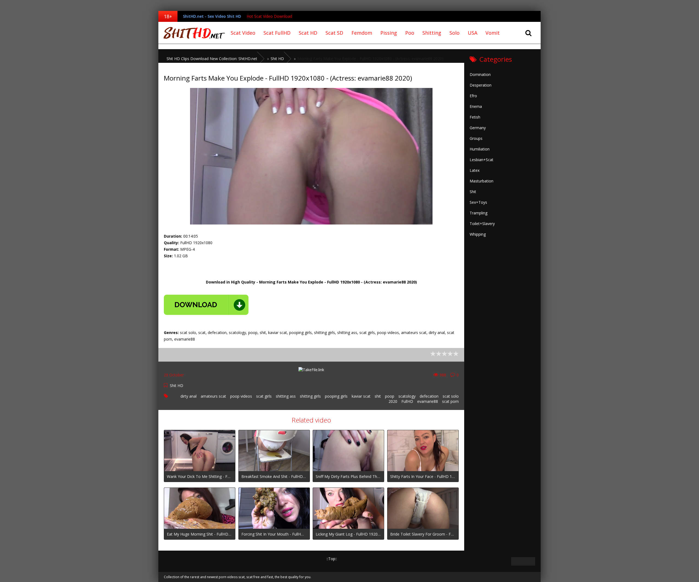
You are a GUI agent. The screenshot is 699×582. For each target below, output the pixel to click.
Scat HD (308, 32)
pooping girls (336, 396)
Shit (473, 191)
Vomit (492, 32)
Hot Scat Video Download (269, 16)
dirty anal (188, 396)
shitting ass (286, 396)
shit (378, 396)
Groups (476, 138)
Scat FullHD (277, 32)
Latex (474, 170)
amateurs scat (213, 396)
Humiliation (480, 149)
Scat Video (243, 32)
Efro (473, 95)
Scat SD (334, 32)
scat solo (451, 396)
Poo (409, 32)
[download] (206, 305)
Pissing (388, 32)
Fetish (475, 117)
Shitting (431, 32)
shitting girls (310, 396)
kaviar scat (361, 396)
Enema (476, 106)
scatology (407, 396)
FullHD (407, 401)
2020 (393, 401)
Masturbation (481, 181)
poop (389, 396)
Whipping (478, 234)
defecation (429, 396)
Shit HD (176, 385)
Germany (478, 127)
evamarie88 (427, 401)
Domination (480, 74)
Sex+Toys (478, 202)
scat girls (264, 396)
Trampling (478, 212)
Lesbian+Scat (481, 159)
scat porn (450, 401)
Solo (454, 32)
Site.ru (192, 33)
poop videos (241, 396)
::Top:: (332, 558)
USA (472, 32)
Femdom (361, 32)
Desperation (480, 85)
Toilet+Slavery (482, 223)
